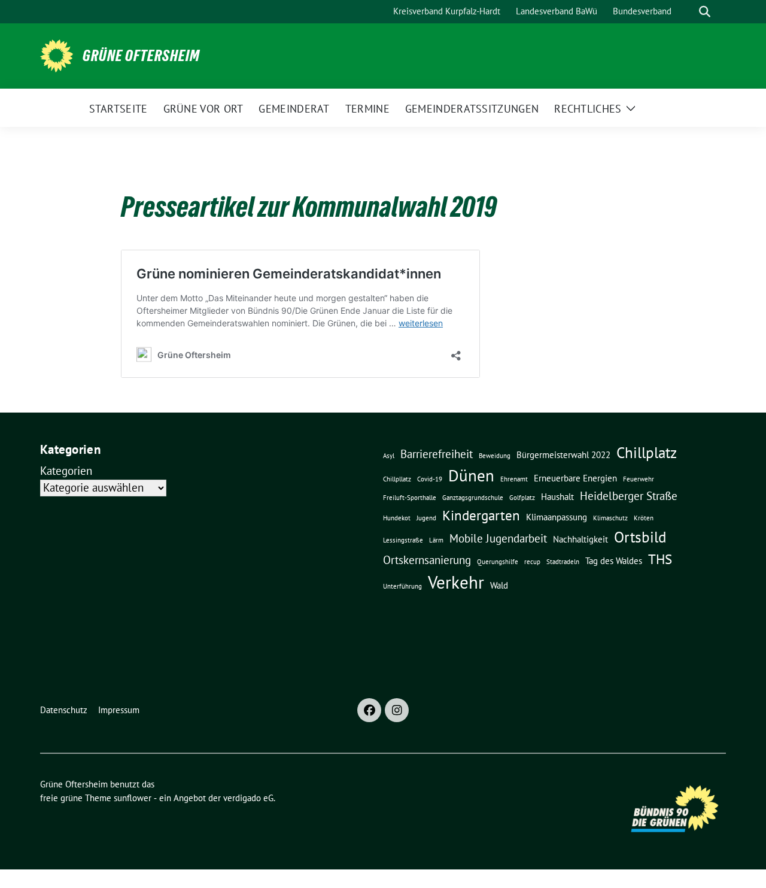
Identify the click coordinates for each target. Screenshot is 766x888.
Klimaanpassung (556, 517)
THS (660, 559)
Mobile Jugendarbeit (498, 538)
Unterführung (402, 586)
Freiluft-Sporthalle (409, 497)
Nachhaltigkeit (580, 539)
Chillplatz (646, 452)
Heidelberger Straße (628, 496)
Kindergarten (481, 515)
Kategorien (66, 470)
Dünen (471, 475)
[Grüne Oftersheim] (56, 54)
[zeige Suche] (704, 11)
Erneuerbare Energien (575, 478)
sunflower (132, 798)
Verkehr (456, 582)
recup (532, 561)
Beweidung (494, 455)
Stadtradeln (562, 561)
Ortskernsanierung (427, 560)
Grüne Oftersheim (141, 56)
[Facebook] (369, 710)
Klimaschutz (610, 518)
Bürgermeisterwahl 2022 (563, 454)
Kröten (643, 518)
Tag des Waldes (613, 560)
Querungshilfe (497, 561)
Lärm (436, 540)
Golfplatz (522, 497)
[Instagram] (397, 710)
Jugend (426, 518)
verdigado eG (248, 798)
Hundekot (397, 518)
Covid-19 (429, 479)
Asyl (388, 455)
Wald (499, 585)
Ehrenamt (514, 479)
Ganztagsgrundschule (472, 497)
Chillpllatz (397, 479)
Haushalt (557, 496)
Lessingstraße (403, 540)
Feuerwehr (638, 479)
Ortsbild (640, 537)
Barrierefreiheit (436, 454)
